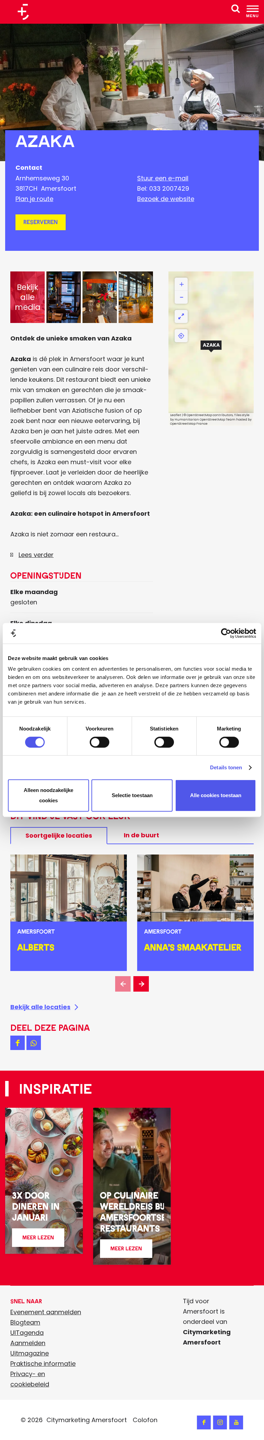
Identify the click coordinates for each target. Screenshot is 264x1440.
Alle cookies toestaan (215, 795)
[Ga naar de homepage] (25, 12)
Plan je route (34, 198)
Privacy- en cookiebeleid (29, 1379)
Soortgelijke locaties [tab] (58, 835)
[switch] (99, 742)
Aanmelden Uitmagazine (29, 1348)
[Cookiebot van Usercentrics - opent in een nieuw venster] (226, 633)
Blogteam (25, 1322)
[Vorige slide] (123, 984)
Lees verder (36, 554)
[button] (211, 349)
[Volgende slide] (141, 984)
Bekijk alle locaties (40, 1007)
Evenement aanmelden (45, 1312)
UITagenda (27, 1332)
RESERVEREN (40, 222)
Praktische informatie (43, 1363)
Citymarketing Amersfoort (86, 1420)
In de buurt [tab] (141, 835)
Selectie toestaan (132, 795)
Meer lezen (38, 1240)
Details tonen (226, 767)
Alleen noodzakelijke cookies (48, 795)
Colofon (145, 1420)
